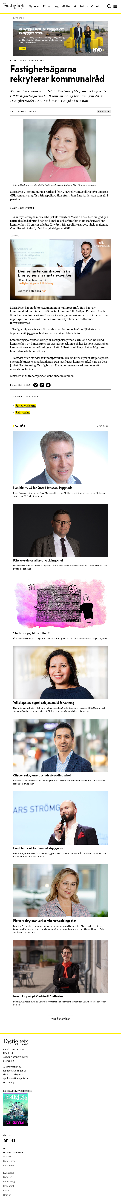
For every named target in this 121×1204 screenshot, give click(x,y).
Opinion (96, 6)
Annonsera (8, 1165)
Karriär (104, 111)
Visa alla (102, 426)
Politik (83, 6)
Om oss (7, 1156)
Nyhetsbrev (9, 1160)
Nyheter (34, 6)
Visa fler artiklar (60, 1018)
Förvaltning (51, 6)
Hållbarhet (69, 6)
